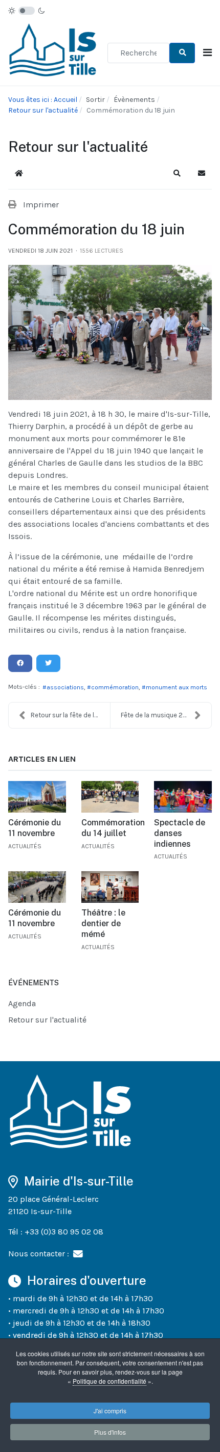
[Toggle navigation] (207, 53)
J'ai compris (110, 1410)
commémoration (115, 687)
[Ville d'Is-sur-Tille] (54, 52)
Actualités (24, 846)
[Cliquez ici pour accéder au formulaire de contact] (78, 1253)
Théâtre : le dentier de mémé (103, 923)
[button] (177, 173)
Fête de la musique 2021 (157, 715)
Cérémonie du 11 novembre (34, 828)
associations (65, 687)
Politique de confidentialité (109, 1381)
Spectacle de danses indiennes (179, 833)
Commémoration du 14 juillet (113, 828)
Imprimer (41, 204)
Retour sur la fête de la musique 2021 (70, 715)
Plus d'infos (110, 1432)
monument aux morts (176, 687)
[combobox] (138, 53)
